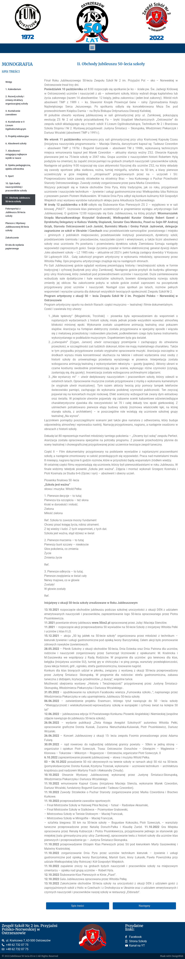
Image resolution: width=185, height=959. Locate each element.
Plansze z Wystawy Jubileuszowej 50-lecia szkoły (17, 227)
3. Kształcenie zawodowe (12, 113)
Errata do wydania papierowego (14, 247)
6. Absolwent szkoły (15, 143)
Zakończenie (12, 237)
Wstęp (8, 82)
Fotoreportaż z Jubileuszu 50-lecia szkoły (15, 212)
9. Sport (9, 176)
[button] (92, 47)
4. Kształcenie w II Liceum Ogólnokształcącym (15, 125)
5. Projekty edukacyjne (17, 136)
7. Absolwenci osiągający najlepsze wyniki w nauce (16, 154)
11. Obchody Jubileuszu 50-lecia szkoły (17, 199)
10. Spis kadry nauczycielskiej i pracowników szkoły (16, 187)
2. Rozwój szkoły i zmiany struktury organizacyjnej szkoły (16, 100)
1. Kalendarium (13, 89)
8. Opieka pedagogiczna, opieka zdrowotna (18, 167)
